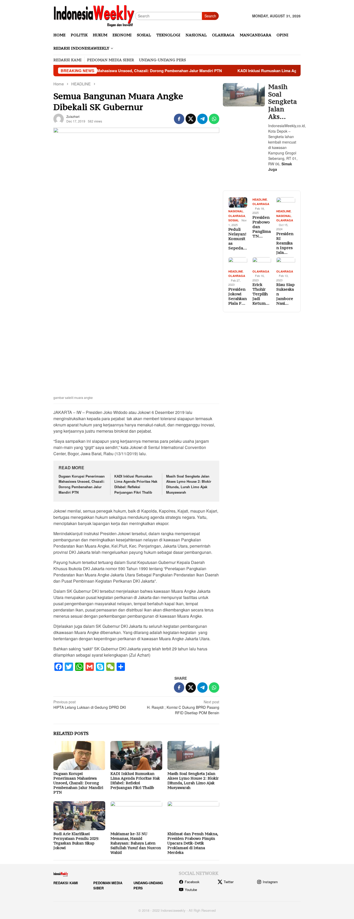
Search (210, 15)
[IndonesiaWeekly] (94, 15)
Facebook (192, 881)
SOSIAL (233, 220)
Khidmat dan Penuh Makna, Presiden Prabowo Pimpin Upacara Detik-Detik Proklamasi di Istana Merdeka (192, 843)
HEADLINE (259, 199)
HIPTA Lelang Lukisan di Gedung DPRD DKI (89, 704)
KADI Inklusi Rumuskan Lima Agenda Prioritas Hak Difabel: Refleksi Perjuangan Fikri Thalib (135, 484)
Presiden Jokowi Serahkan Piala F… (237, 296)
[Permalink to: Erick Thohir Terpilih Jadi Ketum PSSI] (261, 262)
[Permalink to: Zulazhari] (58, 118)
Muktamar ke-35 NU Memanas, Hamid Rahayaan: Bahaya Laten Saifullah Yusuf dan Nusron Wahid (135, 843)
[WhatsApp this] (214, 119)
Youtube (191, 889)
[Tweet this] (191, 119)
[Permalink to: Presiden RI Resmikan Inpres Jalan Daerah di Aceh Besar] (285, 202)
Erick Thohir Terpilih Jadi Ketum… (260, 293)
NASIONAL (235, 211)
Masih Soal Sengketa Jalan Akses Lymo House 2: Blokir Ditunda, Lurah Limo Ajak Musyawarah (188, 484)
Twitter (228, 881)
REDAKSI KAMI (65, 882)
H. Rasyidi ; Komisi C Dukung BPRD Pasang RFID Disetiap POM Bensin (183, 707)
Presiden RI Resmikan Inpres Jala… (284, 243)
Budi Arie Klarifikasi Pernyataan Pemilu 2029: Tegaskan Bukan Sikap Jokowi (76, 840)
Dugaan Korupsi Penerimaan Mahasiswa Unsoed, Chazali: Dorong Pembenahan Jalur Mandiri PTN (109, 70)
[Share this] (179, 119)
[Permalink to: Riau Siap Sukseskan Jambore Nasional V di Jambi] (285, 262)
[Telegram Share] (202, 119)
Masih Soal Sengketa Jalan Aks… (282, 101)
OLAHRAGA (236, 216)
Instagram (270, 881)
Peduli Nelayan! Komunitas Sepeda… (237, 238)
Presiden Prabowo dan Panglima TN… (261, 226)
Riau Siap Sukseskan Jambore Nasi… (285, 293)
